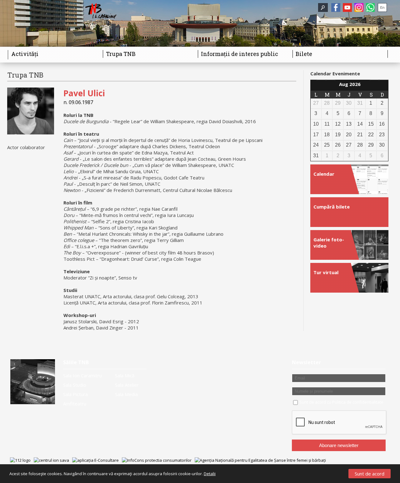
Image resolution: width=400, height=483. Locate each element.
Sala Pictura (75, 394)
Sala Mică (124, 375)
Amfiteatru (74, 403)
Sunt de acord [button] (369, 473)
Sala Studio (74, 385)
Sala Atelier (127, 385)
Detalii (210, 473)
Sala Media (126, 394)
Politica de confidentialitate (357, 402)
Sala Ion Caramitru (82, 375)
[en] (382, 7)
